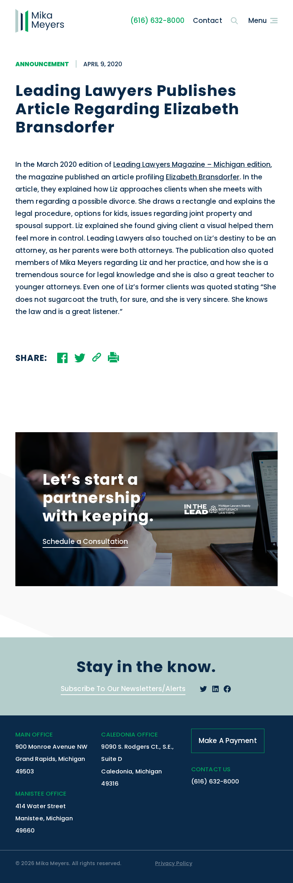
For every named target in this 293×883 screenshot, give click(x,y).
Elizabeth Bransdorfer (203, 177)
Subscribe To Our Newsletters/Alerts (123, 689)
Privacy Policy (173, 863)
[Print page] (113, 358)
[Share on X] (79, 357)
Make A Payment (228, 741)
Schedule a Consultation (85, 541)
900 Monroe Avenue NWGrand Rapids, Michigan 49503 (51, 759)
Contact (207, 20)
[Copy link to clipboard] (96, 358)
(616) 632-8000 (157, 20)
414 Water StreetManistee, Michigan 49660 (44, 818)
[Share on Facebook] (62, 358)
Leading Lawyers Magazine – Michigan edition (191, 164)
